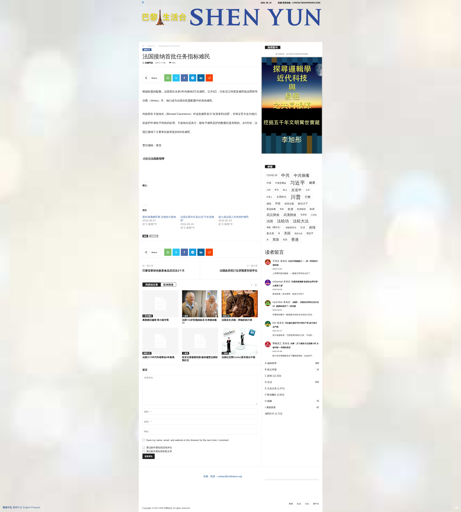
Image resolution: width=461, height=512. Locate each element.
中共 (285, 175)
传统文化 (226, 316)
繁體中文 (17, 507)
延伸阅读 (168, 284)
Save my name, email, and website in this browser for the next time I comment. (187, 440)
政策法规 (289, 203)
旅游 (282, 209)
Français (35, 507)
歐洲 (312, 209)
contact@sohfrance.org (230, 476)
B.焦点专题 (271, 369)
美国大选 (298, 233)
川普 (295, 197)
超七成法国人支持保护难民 (233, 216)
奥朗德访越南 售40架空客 (155, 319)
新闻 (291, 503)
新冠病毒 (271, 209)
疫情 (312, 227)
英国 (275, 239)
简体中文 (7, 507)
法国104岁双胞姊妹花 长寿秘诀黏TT (199, 321)
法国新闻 (154, 236)
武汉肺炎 (273, 215)
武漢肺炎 (289, 215)
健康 (312, 182)
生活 (302, 227)
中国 (269, 183)
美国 (287, 233)
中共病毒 (302, 175)
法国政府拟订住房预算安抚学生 (239, 270)
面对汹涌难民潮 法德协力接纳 (159, 216)
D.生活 (268, 382)
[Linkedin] (201, 77)
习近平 (297, 183)
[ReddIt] (209, 77)
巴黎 (308, 196)
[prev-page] (251, 285)
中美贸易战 (280, 183)
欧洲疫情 (301, 209)
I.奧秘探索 (270, 407)
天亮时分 (281, 196)
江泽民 (314, 215)
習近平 (309, 233)
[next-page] (256, 285)
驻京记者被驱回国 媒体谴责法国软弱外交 (200, 359)
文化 (307, 503)
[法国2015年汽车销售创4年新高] (160, 341)
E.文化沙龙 (271, 388)
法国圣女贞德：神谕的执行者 (237, 319)
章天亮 (270, 233)
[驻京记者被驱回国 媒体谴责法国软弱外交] (200, 341)
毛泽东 (303, 214)
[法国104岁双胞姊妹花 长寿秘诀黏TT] (200, 303)
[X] (143, 2)
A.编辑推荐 (271, 363)
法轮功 (283, 221)
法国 (270, 221)
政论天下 (303, 203)
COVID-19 (272, 175)
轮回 (285, 239)
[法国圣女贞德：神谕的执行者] (240, 303)
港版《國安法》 (274, 227)
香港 (295, 239)
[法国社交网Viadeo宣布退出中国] (240, 341)
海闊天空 (151, 46)
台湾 (308, 190)
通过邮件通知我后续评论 (159, 447)
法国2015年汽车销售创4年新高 (158, 357)
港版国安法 (291, 227)
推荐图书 (273, 47)
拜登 (278, 203)
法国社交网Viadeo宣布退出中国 (238, 357)
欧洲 (290, 209)
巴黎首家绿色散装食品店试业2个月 (163, 270)
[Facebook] (184, 77)
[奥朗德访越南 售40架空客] (160, 303)
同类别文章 (151, 284)
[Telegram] (192, 77)
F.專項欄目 (147, 316)
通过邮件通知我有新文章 (159, 451)
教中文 (316, 503)
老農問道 (149, 62)
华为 (276, 190)
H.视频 (268, 401)
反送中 (296, 190)
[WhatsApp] (167, 77)
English (27, 507)
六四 (268, 190)
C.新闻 (185, 316)
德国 (269, 203)
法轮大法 (301, 221)
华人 (285, 190)
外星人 (269, 197)
